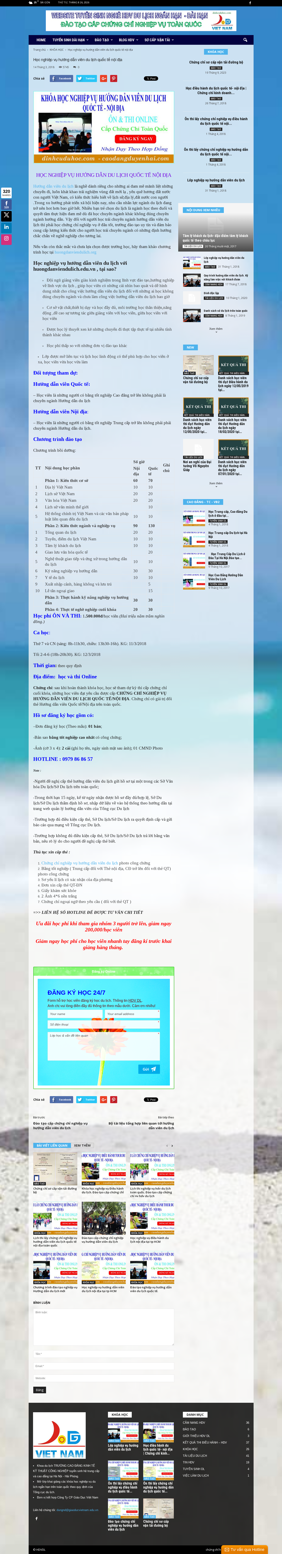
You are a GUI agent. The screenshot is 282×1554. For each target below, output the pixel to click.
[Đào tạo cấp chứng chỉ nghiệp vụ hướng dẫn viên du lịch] (104, 1218)
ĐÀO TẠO (102, 40)
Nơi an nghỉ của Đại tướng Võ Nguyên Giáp (197, 466)
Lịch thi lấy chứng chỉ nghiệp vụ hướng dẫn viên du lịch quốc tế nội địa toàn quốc (55, 1241)
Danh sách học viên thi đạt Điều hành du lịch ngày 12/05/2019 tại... (233, 384)
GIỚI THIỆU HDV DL (196, 1436)
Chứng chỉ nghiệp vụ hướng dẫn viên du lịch (79, 863)
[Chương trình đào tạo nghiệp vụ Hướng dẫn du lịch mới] (55, 1267)
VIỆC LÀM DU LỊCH (196, 1475)
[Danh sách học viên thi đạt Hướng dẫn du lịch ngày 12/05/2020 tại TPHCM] (198, 407)
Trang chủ (39, 50)
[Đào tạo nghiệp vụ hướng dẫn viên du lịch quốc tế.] (152, 1267)
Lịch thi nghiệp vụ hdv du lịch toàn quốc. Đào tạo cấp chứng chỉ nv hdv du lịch (151, 1192)
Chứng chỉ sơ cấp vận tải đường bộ (55, 1190)
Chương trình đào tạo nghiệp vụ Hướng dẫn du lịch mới (55, 1289)
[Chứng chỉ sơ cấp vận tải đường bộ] (55, 1168)
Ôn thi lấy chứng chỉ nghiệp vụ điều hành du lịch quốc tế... (122, 1487)
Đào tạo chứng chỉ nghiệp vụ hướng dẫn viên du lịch (123, 1525)
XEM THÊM (82, 1145)
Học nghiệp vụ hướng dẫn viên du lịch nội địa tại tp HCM (103, 1289)
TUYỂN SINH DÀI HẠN (68, 40)
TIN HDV (188, 1462)
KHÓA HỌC (57, 50)
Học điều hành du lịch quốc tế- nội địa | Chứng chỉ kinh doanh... (216, 90)
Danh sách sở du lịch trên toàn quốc (226, 310)
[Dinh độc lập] (192, 297)
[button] (245, 40)
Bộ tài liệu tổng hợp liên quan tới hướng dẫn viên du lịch (141, 1125)
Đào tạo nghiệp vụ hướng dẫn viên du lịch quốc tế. (151, 1289)
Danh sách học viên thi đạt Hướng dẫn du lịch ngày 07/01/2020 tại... (232, 468)
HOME (41, 40)
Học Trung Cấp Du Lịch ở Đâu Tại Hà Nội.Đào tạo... (226, 556)
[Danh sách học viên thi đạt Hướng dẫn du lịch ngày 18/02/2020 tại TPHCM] (233, 407)
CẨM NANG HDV (214, 284)
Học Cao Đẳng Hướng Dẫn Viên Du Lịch (225, 577)
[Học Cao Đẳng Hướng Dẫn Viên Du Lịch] (194, 581)
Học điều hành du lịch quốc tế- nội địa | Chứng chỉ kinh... (158, 1449)
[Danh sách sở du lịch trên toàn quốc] (192, 315)
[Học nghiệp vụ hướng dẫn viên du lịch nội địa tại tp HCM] (104, 1267)
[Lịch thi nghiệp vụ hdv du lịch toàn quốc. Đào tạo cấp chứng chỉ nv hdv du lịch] (152, 1168)
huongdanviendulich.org (75, 252)
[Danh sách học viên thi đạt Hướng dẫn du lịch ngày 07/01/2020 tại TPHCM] (233, 449)
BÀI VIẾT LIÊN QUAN (52, 1145)
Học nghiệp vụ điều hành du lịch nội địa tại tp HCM (149, 1240)
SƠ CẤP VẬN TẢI (157, 40)
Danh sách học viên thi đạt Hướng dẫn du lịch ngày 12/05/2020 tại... (197, 426)
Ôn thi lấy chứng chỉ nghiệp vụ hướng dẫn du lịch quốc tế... (158, 1487)
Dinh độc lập (211, 293)
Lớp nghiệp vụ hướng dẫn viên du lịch (216, 180)
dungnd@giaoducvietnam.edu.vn (77, 1510)
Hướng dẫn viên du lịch (53, 186)
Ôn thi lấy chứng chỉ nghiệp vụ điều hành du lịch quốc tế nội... (216, 121)
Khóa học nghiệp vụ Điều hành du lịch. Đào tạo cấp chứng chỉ (103, 1190)
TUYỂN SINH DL (218, 520)
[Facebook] (250, 3)
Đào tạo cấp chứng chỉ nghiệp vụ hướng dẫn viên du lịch (60, 1125)
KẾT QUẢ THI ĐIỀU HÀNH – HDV (205, 1442)
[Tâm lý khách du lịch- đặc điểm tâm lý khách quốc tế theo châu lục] (215, 227)
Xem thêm (216, 328)
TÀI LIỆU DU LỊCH (193, 246)
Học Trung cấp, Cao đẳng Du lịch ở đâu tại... (227, 514)
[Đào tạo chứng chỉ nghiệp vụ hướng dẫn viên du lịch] (123, 1508)
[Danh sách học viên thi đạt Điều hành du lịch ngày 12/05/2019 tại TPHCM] (233, 365)
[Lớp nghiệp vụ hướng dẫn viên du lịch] (192, 262)
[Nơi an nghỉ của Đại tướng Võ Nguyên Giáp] (198, 449)
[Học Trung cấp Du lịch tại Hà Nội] (194, 539)
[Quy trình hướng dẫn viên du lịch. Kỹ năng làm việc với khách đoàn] (192, 280)
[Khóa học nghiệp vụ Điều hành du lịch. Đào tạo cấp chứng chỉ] (104, 1168)
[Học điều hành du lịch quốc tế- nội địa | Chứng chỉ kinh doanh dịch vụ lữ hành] (158, 1432)
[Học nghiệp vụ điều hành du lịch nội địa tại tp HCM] (152, 1218)
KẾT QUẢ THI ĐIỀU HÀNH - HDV (234, 373)
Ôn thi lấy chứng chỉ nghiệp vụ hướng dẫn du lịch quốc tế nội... (216, 151)
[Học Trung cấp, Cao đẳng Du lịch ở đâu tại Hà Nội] (194, 518)
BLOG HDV (126, 40)
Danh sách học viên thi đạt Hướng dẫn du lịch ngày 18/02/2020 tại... (232, 426)
